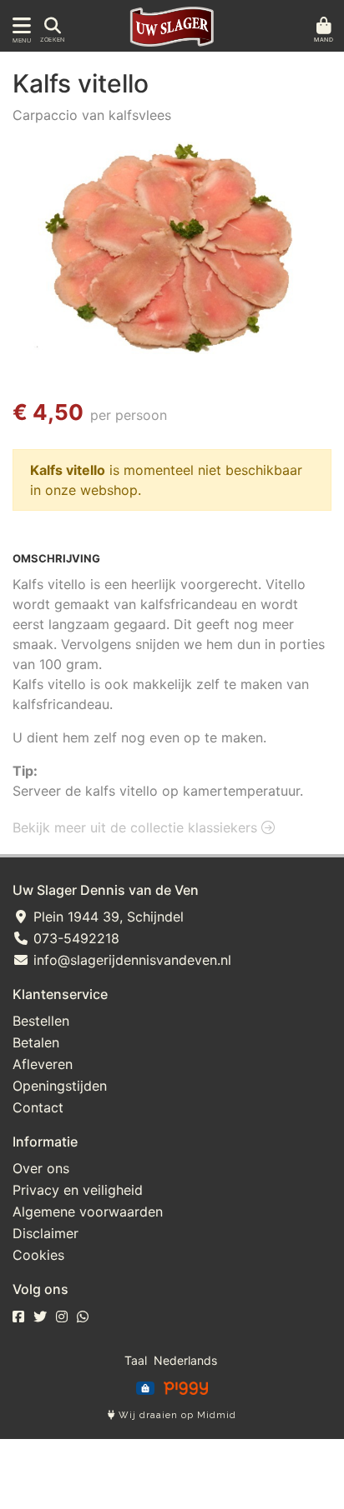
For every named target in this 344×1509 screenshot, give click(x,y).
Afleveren (43, 1064)
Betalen (36, 1042)
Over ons (41, 1168)
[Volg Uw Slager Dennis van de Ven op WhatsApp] (83, 1316)
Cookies (38, 1255)
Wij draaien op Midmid (175, 1415)
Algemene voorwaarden (88, 1211)
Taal (135, 1360)
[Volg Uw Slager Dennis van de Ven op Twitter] (40, 1316)
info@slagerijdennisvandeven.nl (130, 960)
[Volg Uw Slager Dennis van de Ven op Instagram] (62, 1316)
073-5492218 (74, 938)
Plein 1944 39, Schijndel (106, 916)
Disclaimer (45, 1233)
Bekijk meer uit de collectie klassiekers (137, 827)
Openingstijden (60, 1085)
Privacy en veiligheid (78, 1190)
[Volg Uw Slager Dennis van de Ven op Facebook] (18, 1316)
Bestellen (41, 1020)
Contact (38, 1107)
